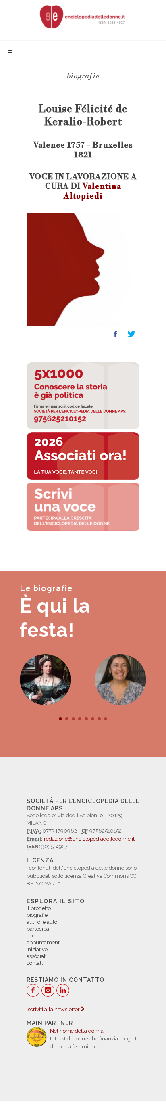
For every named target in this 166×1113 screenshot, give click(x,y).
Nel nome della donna (77, 1031)
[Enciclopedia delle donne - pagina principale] (83, 16)
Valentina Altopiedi (92, 191)
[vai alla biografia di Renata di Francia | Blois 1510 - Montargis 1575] (45, 679)
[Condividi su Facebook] (115, 334)
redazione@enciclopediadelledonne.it (89, 839)
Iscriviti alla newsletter (54, 1009)
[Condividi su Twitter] (131, 334)
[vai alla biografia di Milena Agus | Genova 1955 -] (120, 679)
